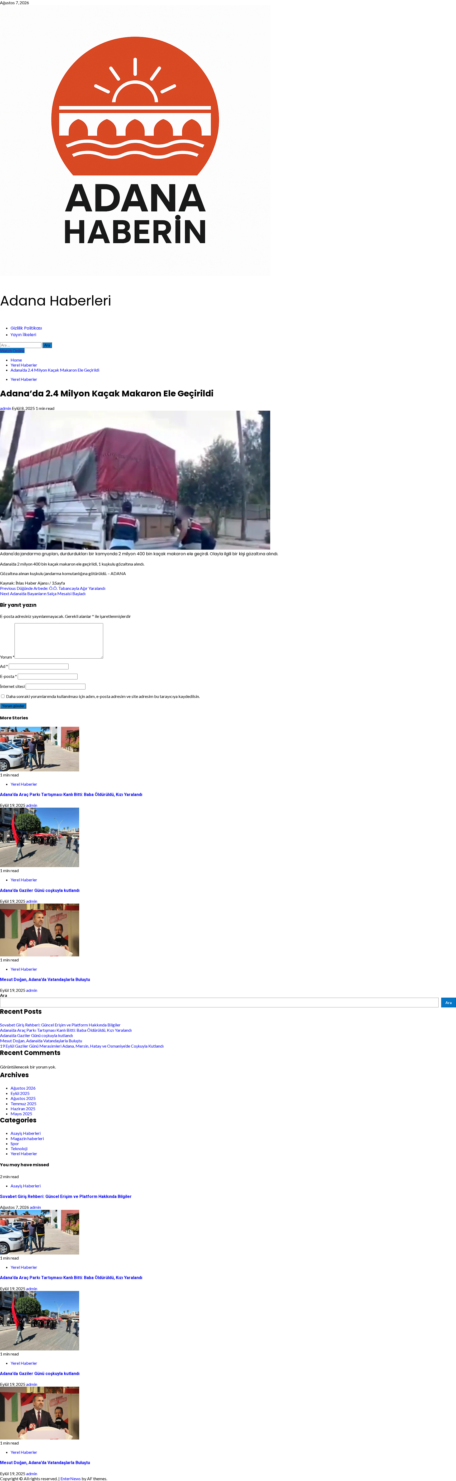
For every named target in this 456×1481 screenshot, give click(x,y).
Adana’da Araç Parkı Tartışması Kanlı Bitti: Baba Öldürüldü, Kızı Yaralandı (71, 794)
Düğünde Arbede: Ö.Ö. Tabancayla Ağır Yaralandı (52, 588)
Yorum (7, 656)
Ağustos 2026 (23, 1087)
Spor (15, 1143)
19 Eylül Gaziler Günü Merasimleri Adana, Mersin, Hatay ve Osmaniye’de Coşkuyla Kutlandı (82, 1045)
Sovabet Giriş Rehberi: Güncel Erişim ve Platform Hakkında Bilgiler (60, 1024)
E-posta (8, 676)
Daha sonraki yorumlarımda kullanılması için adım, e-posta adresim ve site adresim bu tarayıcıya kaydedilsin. (103, 696)
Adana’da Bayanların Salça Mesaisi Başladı (43, 593)
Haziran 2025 (23, 1108)
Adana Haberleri (55, 300)
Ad (4, 666)
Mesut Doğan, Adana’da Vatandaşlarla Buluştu (45, 979)
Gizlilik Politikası (26, 328)
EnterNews (70, 1478)
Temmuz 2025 (23, 1103)
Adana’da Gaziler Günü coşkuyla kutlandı (39, 890)
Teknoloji (19, 1148)
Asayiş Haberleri (26, 1133)
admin (6, 408)
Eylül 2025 (20, 1093)
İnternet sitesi (12, 686)
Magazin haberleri (27, 1138)
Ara (3, 995)
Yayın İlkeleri (23, 335)
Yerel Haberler (24, 379)
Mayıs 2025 (21, 1113)
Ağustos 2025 (23, 1098)
